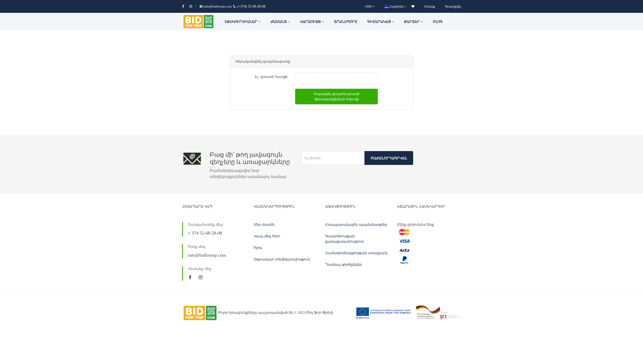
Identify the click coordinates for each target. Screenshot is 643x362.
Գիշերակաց (379, 22)
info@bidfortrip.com (217, 6)
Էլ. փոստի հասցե (271, 77)
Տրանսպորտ (345, 22)
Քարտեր (412, 22)
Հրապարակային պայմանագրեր (356, 225)
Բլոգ (438, 22)
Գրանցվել (453, 6)
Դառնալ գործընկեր (343, 264)
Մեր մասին (264, 225)
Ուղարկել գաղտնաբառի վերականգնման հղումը (336, 96)
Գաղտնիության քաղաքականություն (344, 238)
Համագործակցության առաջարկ (356, 253)
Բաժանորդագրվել (389, 158)
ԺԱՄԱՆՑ (279, 22)
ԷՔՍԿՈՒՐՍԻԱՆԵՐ (241, 22)
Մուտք (429, 6)
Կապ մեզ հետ (267, 236)
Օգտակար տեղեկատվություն (282, 259)
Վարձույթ (311, 22)
